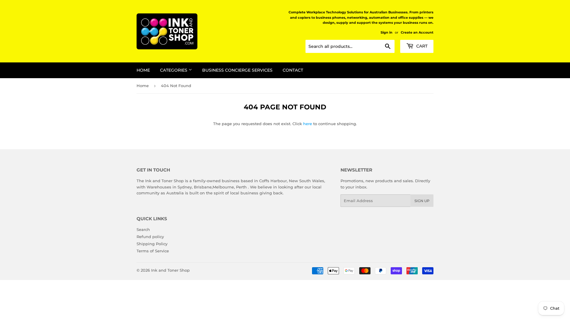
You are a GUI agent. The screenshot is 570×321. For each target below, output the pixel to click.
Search (143, 229)
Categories (174, 70)
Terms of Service (153, 250)
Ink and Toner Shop (170, 270)
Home (143, 70)
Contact (293, 70)
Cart (421, 46)
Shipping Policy (152, 243)
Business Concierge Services (237, 70)
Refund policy (150, 236)
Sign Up (422, 201)
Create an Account (417, 32)
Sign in (386, 32)
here (307, 123)
